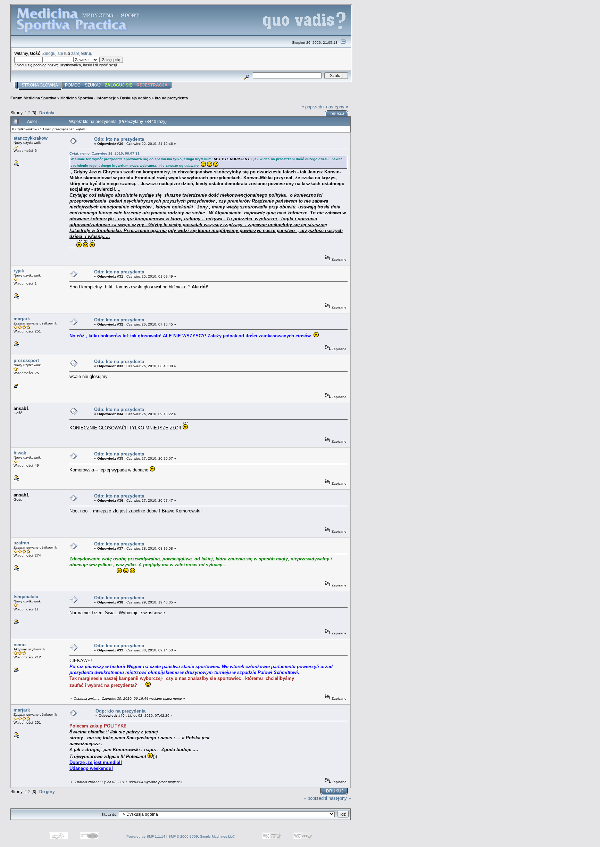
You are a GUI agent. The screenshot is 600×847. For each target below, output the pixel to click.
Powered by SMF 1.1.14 (145, 836)
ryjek (19, 270)
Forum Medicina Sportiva (33, 98)
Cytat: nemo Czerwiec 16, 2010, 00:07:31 (104, 153)
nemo (20, 644)
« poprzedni (313, 106)
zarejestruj (81, 53)
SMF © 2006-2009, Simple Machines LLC (201, 836)
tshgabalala (26, 596)
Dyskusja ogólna (135, 98)
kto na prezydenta (171, 98)
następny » (337, 106)
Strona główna (40, 85)
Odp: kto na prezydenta (119, 139)
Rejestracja (152, 85)
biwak (20, 452)
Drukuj (337, 114)
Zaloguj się (52, 53)
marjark (22, 318)
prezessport (26, 360)
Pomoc (73, 85)
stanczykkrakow (31, 138)
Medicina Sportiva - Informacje (88, 98)
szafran (21, 542)
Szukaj (93, 85)
